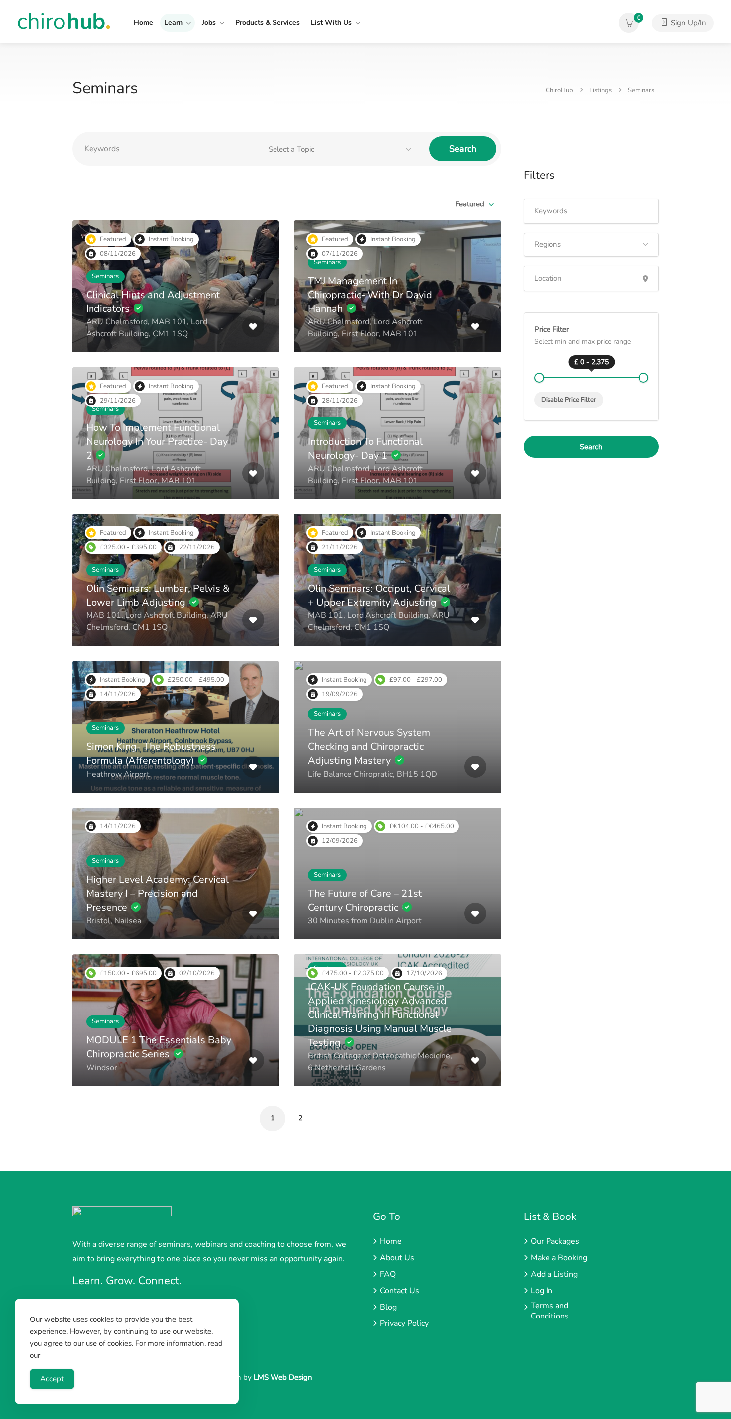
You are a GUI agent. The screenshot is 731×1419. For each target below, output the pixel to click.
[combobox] (474, 204)
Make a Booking (559, 1258)
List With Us (331, 22)
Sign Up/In (687, 23)
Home (143, 22)
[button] (341, 149)
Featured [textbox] (469, 204)
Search (462, 149)
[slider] (539, 378)
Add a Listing (554, 1274)
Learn (173, 22)
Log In (541, 1291)
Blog (388, 1307)
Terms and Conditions (550, 1311)
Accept (52, 1379)
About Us (397, 1258)
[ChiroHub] (64, 20)
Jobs (209, 22)
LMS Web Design (283, 1377)
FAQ (388, 1274)
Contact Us (399, 1291)
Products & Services (267, 22)
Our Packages (555, 1241)
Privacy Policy (404, 1323)
